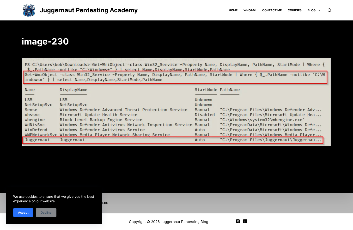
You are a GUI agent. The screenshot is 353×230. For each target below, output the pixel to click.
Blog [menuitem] (312, 10)
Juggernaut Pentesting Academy (89, 10)
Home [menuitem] (233, 10)
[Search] (329, 10)
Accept (23, 212)
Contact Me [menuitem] (272, 10)
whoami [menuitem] (249, 10)
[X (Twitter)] (238, 221)
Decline (46, 212)
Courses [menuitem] (295, 10)
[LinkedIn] (245, 221)
